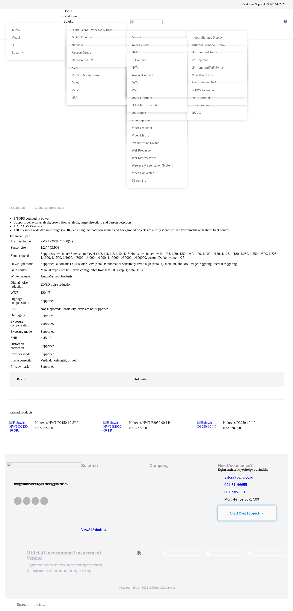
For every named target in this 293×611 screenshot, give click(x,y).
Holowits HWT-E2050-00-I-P (149, 422)
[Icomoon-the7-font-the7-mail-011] (44, 501)
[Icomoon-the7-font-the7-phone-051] (26, 501)
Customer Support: (263, 4)
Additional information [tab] (48, 207)
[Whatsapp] (35, 501)
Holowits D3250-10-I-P (239, 422)
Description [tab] (17, 207)
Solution (89, 465)
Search (272, 605)
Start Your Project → (247, 513)
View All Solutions (95, 529)
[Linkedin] (18, 501)
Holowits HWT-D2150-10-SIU (56, 422)
